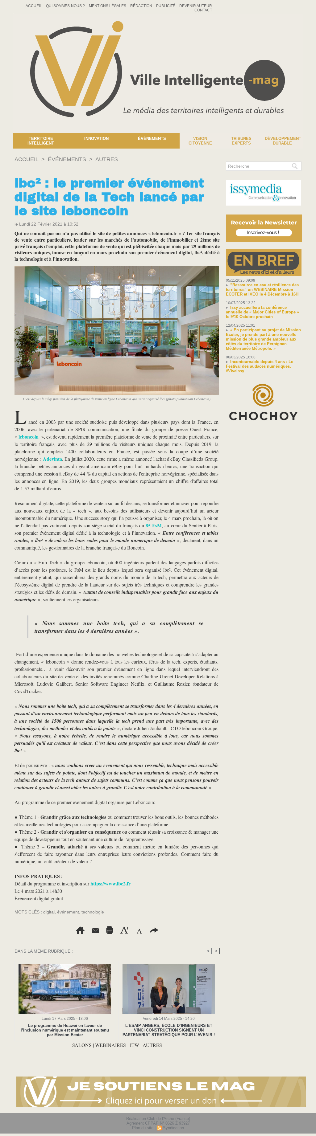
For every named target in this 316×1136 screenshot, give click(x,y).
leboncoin (29, 436)
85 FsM (154, 525)
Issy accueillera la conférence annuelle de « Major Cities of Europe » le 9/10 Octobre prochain (262, 312)
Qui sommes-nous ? (66, 6)
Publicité (166, 6)
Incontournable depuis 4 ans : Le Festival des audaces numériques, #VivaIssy (259, 366)
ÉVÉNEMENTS (67, 159)
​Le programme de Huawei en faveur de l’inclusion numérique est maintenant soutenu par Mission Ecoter (65, 1030)
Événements (152, 138)
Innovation (96, 138)
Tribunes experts (241, 140)
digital (49, 911)
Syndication (173, 1128)
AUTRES (106, 159)
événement (68, 911)
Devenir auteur (195, 6)
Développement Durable (283, 140)
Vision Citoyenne (200, 140)
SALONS (82, 1045)
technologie (92, 911)
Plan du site (142, 1128)
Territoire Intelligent (40, 140)
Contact (203, 10)
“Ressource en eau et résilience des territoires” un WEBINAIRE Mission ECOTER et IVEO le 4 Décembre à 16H (262, 289)
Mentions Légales (108, 6)
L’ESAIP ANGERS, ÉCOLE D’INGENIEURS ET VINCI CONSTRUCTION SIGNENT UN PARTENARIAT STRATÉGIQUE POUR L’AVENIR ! (169, 1030)
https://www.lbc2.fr (110, 883)
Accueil (34, 6)
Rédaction (141, 6)
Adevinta (51, 458)
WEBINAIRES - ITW (117, 1045)
